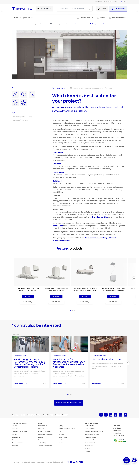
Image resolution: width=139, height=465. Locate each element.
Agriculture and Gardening (92, 434)
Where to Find (107, 2)
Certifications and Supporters (20, 431)
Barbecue (41, 437)
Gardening (61, 434)
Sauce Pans (41, 428)
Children (61, 443)
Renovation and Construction (67, 428)
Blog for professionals (118, 17)
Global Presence (16, 440)
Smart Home (62, 440)
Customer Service (18, 415)
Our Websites (48, 415)
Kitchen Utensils (89, 425)
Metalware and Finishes (91, 440)
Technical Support (61, 415)
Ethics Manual (116, 425)
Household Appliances (44, 431)
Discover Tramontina (86, 17)
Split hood (57, 181)
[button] (134, 460)
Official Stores (16, 437)
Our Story (14, 425)
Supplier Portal (117, 430)
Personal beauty (63, 437)
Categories (45, 8)
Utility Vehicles (89, 445)
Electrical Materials (90, 443)
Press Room (15, 445)
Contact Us (116, 2)
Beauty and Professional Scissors (94, 431)
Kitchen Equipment (90, 428)
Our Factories (15, 434)
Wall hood (57, 164)
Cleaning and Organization (45, 434)
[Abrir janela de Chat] (126, 460)
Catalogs (87, 451)
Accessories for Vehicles (45, 445)
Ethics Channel (117, 428)
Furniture (40, 440)
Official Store (98, 2)
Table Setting (42, 443)
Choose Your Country (118, 435)
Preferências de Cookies (28, 462)
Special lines (26, 17)
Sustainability (15, 428)
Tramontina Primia (33, 415)
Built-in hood (58, 172)
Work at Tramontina (17, 443)
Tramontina (58, 226)
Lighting (61, 425)
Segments (15, 17)
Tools (60, 431)
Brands (102, 17)
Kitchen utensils (42, 425)
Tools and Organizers (90, 437)
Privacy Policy (15, 462)
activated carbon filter (99, 217)
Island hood (58, 152)
